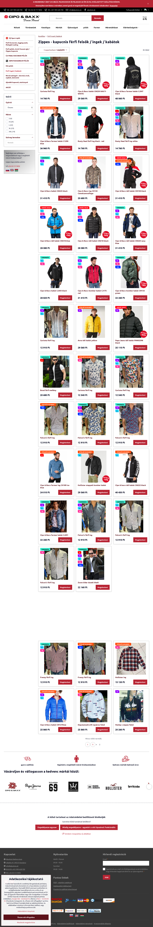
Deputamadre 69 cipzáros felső (91, 725)
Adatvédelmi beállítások (65, 923)
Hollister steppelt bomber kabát (92, 485)
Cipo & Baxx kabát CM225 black (53, 191)
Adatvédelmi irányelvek (84, 923)
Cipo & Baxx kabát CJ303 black (53, 290)
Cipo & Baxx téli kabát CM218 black (93, 241)
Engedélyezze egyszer (47, 827)
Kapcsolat (114, 6)
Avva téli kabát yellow (87, 340)
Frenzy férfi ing (46, 677)
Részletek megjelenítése (26, 922)
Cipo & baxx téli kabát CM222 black (130, 485)
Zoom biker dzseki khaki (88, 582)
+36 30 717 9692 (14, 166)
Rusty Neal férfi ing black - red (91, 141)
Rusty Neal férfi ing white (126, 141)
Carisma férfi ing (47, 91)
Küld (106, 877)
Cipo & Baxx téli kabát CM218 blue (55, 241)
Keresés (97, 18)
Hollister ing (120, 677)
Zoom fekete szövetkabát (89, 630)
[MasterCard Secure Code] (57, 900)
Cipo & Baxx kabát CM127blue (53, 725)
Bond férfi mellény (48, 390)
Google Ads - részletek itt (21, 899)
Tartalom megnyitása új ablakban (77, 834)
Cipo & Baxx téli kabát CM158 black (130, 191)
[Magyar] (16, 171)
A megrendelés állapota (102, 923)
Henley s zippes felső (124, 725)
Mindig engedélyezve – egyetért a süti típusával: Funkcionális (88, 827)
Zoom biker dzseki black (125, 582)
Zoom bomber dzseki (49, 630)
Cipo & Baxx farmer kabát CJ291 (54, 535)
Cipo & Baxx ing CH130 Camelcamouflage (88, 192)
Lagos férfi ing (121, 630)
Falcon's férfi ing (47, 437)
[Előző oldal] (87, 744)
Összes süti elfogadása (26, 917)
